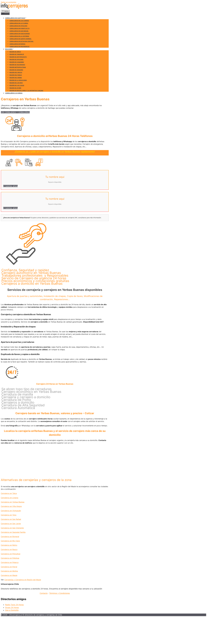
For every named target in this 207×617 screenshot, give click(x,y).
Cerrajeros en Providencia (19, 46)
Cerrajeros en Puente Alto (19, 28)
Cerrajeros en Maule (9, 575)
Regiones (9, 49)
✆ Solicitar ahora (10, 186)
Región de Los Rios (16, 83)
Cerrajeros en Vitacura (18, 26)
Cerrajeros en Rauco (9, 549)
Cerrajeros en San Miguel (19, 31)
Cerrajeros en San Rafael (11, 519)
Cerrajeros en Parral (9, 567)
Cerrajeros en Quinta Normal (20, 39)
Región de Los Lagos (16, 85)
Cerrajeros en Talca (9, 493)
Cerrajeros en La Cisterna (19, 36)
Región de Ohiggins (16, 70)
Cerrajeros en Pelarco (10, 562)
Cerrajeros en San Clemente (12, 528)
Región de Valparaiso (17, 64)
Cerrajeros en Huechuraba (19, 33)
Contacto (44, 593)
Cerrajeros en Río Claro (10, 541)
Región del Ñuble (15, 75)
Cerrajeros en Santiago (15, 18)
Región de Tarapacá (16, 54)
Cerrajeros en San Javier (11, 523)
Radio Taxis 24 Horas (14, 605)
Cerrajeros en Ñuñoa (17, 44)
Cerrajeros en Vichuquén (11, 511)
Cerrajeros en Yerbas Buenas (12, 502)
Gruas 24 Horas (12, 607)
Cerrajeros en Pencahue (10, 554)
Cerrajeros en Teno (8, 515)
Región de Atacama (16, 59)
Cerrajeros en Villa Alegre (11, 506)
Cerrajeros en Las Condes (19, 20)
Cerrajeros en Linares (9, 498)
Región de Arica (15, 52)
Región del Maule (15, 72)
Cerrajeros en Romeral (10, 536)
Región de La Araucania (18, 80)
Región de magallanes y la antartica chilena (26, 90)
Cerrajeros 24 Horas (13, 93)
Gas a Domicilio (12, 610)
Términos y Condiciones (59, 593)
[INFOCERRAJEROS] (14, 8)
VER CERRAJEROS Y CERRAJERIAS (15, 112)
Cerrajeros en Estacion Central (21, 41)
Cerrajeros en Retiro (9, 545)
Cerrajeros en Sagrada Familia (13, 532)
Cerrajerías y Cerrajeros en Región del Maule (23, 580)
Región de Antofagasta (18, 57)
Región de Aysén (15, 88)
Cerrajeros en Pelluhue (10, 558)
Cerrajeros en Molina (9, 571)
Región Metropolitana (17, 67)
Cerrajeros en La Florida (18, 23)
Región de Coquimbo (16, 62)
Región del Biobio (15, 77)
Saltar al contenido (8, 2)
